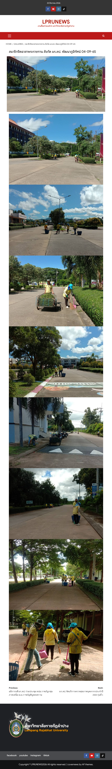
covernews (73, 764)
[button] (9, 35)
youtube (23, 755)
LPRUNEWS (56, 21)
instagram (35, 755)
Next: (81, 691)
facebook (12, 755)
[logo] (39, 726)
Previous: (31, 691)
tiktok (46, 755)
